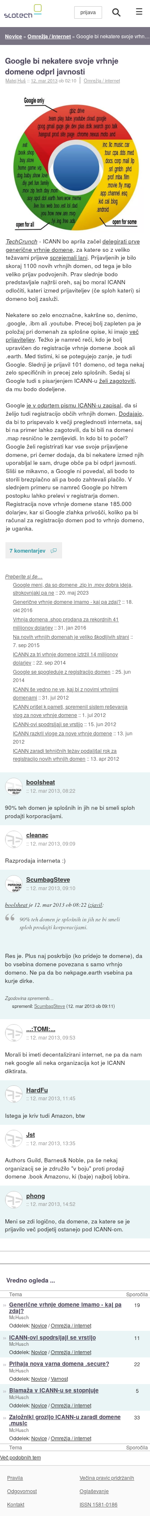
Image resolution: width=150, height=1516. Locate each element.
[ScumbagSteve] (13, 884)
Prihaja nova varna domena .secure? (59, 1363)
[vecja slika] (75, 164)
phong (35, 1196)
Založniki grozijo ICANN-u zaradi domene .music (65, 1420)
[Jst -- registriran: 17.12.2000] (13, 1138)
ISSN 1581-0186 (99, 1504)
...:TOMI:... (40, 1029)
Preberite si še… (23, 576)
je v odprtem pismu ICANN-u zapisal (74, 405)
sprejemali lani (69, 257)
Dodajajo (130, 413)
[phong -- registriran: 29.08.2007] (13, 1199)
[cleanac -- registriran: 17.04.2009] (13, 839)
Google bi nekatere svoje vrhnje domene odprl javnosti (61, 66)
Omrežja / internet (102, 80)
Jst (30, 1135)
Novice (39, 1325)
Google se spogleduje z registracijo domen (61, 671)
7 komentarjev (27, 550)
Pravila (15, 1477)
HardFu (37, 1090)
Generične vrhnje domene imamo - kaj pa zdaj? (67, 601)
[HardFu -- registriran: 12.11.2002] (13, 1094)
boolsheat (40, 782)
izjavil (95, 904)
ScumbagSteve (48, 880)
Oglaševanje (94, 1490)
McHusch (19, 1317)
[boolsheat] (13, 786)
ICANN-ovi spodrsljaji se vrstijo (48, 723)
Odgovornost (22, 1490)
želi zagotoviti (117, 380)
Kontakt (15, 1504)
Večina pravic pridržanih (107, 1477)
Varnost (59, 1378)
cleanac (37, 835)
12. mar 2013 (44, 80)
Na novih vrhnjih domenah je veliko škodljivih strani (71, 636)
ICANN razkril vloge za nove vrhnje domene (62, 733)
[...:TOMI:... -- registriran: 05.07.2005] (13, 1033)
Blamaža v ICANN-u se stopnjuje (54, 1390)
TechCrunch (22, 241)
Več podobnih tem (20, 1457)
